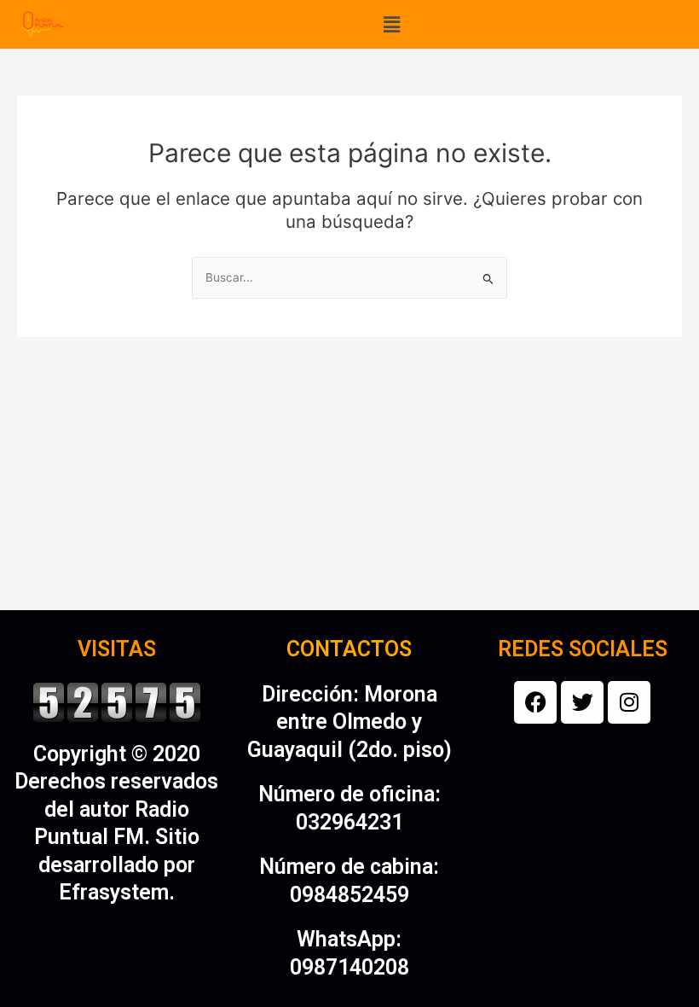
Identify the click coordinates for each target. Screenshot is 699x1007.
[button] (391, 24)
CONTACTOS (349, 649)
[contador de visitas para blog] (117, 700)
